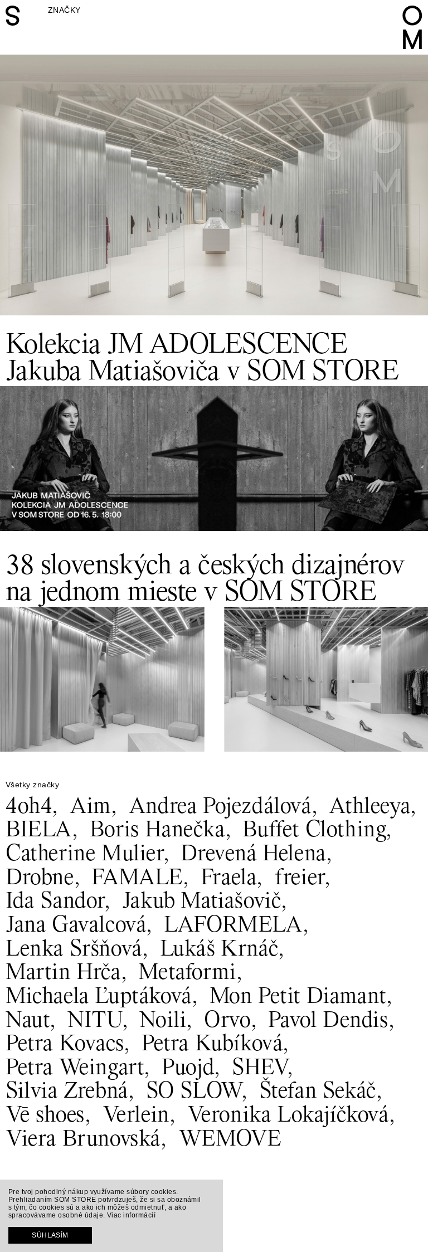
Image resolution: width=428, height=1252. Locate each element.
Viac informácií (131, 1215)
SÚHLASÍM (50, 1235)
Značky (64, 10)
